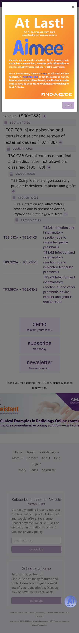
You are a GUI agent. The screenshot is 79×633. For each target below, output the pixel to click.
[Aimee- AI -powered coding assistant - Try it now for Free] (70, 601)
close (68, 105)
